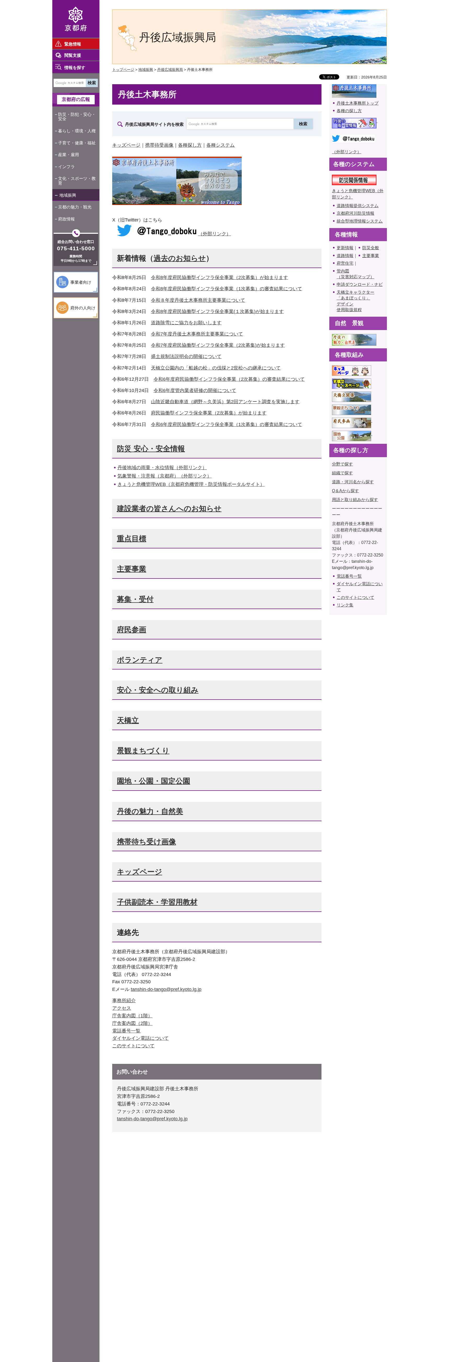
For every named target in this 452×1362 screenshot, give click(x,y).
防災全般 (370, 248)
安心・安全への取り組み (158, 690)
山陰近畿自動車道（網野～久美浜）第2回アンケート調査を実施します (225, 401)
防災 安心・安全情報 (151, 449)
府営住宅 (345, 263)
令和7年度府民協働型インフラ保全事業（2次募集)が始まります (218, 345)
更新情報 (345, 248)
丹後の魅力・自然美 (150, 811)
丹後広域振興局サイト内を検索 (154, 124)
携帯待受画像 (159, 145)
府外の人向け (82, 308)
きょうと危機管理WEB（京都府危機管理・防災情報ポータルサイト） (191, 484)
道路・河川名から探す (353, 482)
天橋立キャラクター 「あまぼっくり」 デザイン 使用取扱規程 (355, 301)
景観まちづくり (143, 751)
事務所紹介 (124, 1000)
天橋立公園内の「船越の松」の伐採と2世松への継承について (216, 368)
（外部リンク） (214, 233)
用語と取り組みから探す (355, 499)
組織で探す (342, 473)
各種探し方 (190, 145)
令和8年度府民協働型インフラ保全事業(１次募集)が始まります (217, 311)
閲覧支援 (72, 55)
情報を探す (74, 67)
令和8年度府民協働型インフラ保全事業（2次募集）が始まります (219, 277)
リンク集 (345, 605)
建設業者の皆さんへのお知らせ (169, 508)
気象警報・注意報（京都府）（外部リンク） (164, 476)
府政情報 (66, 219)
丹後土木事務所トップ (357, 103)
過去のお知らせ (180, 258)
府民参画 (131, 630)
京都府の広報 (76, 99)
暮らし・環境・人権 (77, 131)
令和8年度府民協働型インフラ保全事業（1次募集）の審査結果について (226, 288)
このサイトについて (133, 1045)
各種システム (220, 145)
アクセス (121, 1008)
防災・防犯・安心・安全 (77, 116)
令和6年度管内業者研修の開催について (195, 390)
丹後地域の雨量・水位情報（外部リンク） (162, 467)
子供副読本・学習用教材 (157, 902)
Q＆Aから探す (345, 491)
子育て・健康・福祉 (77, 143)
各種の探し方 (349, 111)
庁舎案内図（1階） (132, 1015)
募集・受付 (135, 599)
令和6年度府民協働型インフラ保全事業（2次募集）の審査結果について (229, 379)
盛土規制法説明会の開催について (186, 356)
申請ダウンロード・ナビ (360, 284)
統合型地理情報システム (360, 221)
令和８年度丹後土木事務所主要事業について (198, 300)
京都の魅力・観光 (75, 207)
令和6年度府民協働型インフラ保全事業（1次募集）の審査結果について (226, 424)
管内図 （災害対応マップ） (355, 274)
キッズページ (126, 145)
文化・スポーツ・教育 (77, 180)
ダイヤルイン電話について (140, 1038)
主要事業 (131, 569)
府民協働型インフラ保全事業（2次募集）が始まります (209, 413)
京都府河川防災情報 (355, 213)
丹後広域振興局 (170, 69)
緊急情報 (72, 44)
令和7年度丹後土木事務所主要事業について (197, 334)
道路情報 (345, 255)
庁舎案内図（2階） (132, 1023)
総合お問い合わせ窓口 (76, 242)
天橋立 (128, 720)
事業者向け (80, 282)
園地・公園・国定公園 (153, 781)
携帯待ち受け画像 (146, 842)
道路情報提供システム (357, 205)
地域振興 (67, 195)
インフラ (66, 166)
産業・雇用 (68, 154)
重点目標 (131, 539)
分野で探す (342, 464)
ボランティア (139, 660)
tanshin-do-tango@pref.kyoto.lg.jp (166, 989)
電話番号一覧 (126, 1031)
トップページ (123, 69)
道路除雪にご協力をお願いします (186, 322)
